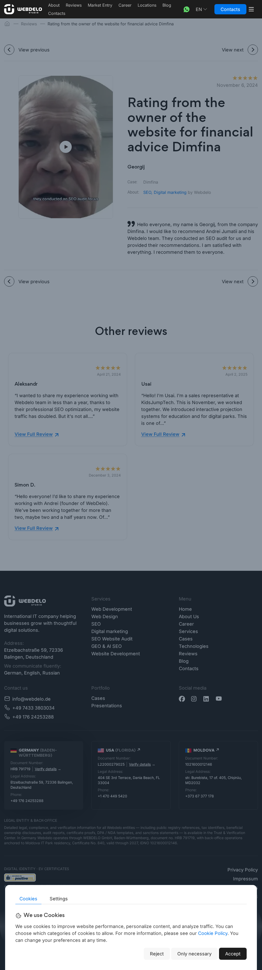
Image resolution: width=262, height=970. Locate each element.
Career (125, 5)
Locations (147, 5)
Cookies (28, 898)
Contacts (56, 13)
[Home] (23, 9)
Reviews (74, 5)
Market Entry (100, 5)
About (54, 5)
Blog (166, 5)
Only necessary (194, 953)
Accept (233, 953)
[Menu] (251, 9)
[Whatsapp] (186, 9)
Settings (59, 898)
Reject (157, 953)
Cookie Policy (212, 933)
